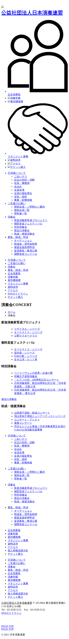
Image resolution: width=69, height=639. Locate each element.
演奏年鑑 (15, 98)
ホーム (11, 312)
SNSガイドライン (18, 293)
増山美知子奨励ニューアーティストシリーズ (39, 416)
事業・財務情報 (23, 200)
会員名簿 (19, 190)
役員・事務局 (22, 183)
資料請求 (15, 160)
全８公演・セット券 (25, 359)
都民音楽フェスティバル (28, 223)
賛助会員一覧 (22, 210)
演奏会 (11, 217)
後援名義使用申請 (24, 247)
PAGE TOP (7, 626)
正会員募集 (14, 273)
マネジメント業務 (18, 283)
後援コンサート (23, 423)
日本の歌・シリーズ (25, 356)
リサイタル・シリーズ (27, 329)
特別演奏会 (20, 227)
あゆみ (18, 186)
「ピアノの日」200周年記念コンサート (36, 379)
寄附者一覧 (20, 213)
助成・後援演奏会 (24, 233)
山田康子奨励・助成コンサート (32, 412)
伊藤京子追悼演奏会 (25, 376)
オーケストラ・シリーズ (28, 332)
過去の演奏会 (22, 230)
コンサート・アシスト (27, 419)
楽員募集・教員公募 (25, 250)
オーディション (23, 240)
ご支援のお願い (17, 203)
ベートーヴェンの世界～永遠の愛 (33, 373)
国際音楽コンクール (25, 254)
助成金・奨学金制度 (25, 244)
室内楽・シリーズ (24, 352)
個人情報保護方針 (18, 550)
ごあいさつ (20, 176)
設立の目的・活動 (24, 179)
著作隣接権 (16, 101)
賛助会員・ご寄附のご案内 (29, 206)
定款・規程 (20, 196)
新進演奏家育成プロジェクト (30, 220)
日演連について (17, 173)
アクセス (15, 163)
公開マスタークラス (25, 335)
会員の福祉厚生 (23, 193)
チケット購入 (18, 167)
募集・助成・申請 (18, 237)
